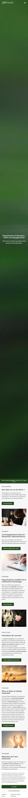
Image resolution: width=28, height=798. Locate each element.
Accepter (14, 786)
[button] (25, 2)
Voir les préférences (14, 791)
